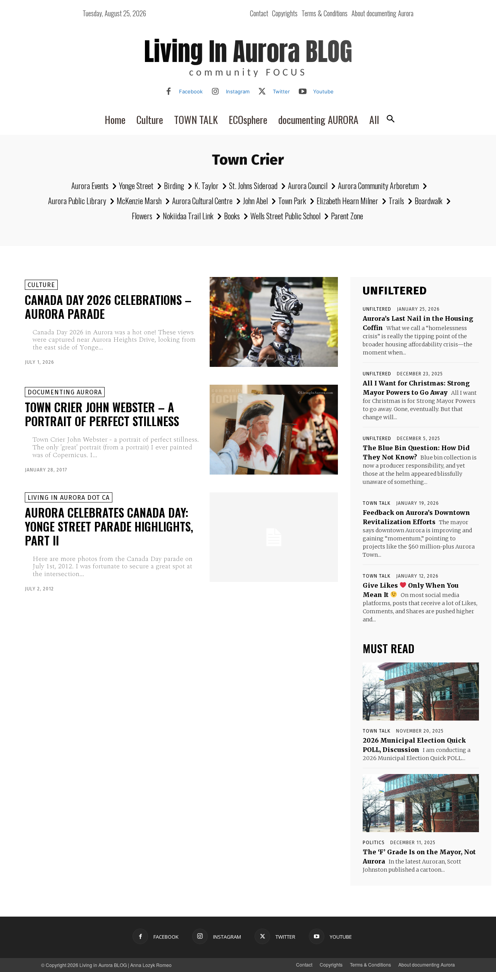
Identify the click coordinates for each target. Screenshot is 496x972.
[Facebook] (168, 92)
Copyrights (331, 964)
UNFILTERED (377, 309)
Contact (304, 964)
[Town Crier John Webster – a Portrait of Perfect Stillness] (274, 430)
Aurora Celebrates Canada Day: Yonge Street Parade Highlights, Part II (109, 526)
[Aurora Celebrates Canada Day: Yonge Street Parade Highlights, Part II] (274, 537)
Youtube (323, 91)
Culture (41, 285)
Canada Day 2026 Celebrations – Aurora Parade (108, 306)
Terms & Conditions (370, 964)
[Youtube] (302, 92)
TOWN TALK (377, 503)
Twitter (281, 91)
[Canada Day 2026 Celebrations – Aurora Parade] (274, 322)
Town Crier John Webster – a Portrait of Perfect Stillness (102, 414)
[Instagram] (215, 92)
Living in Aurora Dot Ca (69, 497)
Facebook (191, 91)
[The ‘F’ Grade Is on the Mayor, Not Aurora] (421, 803)
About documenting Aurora (426, 964)
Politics (374, 842)
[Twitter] (262, 92)
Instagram (238, 91)
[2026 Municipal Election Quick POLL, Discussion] (421, 691)
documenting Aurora (65, 392)
